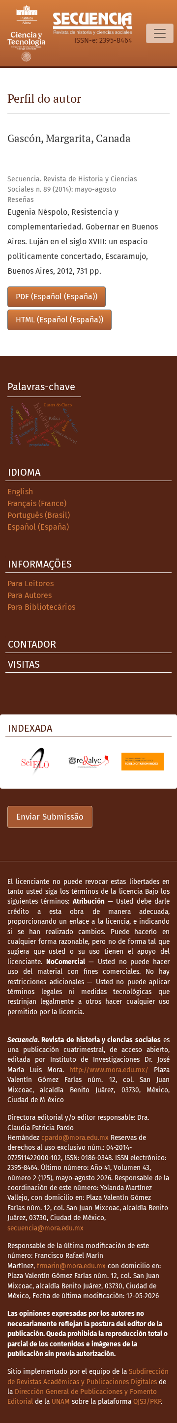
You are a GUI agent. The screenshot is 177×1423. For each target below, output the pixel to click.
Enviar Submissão (50, 817)
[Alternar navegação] (160, 33)
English (20, 491)
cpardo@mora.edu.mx (75, 1138)
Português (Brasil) (38, 515)
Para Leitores (30, 583)
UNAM (61, 1401)
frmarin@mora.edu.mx (71, 1266)
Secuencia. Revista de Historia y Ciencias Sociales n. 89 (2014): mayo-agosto (72, 184)
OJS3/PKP (147, 1401)
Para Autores (29, 595)
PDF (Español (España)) (56, 296)
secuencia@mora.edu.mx (45, 1228)
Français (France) (36, 503)
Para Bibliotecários (41, 607)
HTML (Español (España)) (59, 319)
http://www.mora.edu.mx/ (108, 1070)
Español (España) (38, 527)
